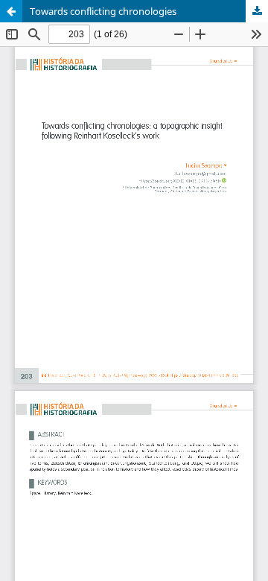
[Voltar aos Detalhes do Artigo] (11, 11)
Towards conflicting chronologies (103, 11)
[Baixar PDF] (257, 11)
